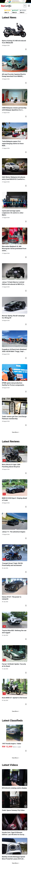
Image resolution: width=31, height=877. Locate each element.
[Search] (25, 5)
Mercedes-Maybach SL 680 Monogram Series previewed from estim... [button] (14, 248)
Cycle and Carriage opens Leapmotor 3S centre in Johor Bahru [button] (12, 213)
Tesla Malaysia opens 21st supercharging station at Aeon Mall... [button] (13, 143)
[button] (15, 432)
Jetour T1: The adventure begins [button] (13, 532)
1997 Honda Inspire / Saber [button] (11, 743)
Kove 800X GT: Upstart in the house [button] (14, 698)
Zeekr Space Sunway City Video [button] (13, 810)
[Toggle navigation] (29, 5)
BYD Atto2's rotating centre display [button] (14, 788)
